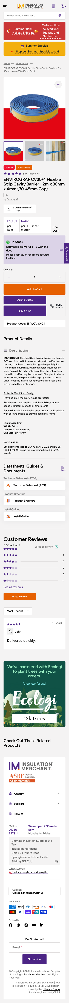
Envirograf (12, 199)
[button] (5, 6)
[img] (14, 624)
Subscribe (34, 959)
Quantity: (8, 269)
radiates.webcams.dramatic (28, 872)
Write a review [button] (19, 596)
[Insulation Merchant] (30, 6)
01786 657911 (13, 831)
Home (7, 63)
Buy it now (25, 310)
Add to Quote (25, 299)
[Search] (60, 16)
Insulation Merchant (35, 974)
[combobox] (34, 16)
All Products (22, 63)
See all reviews (13, 587)
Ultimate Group (51, 989)
